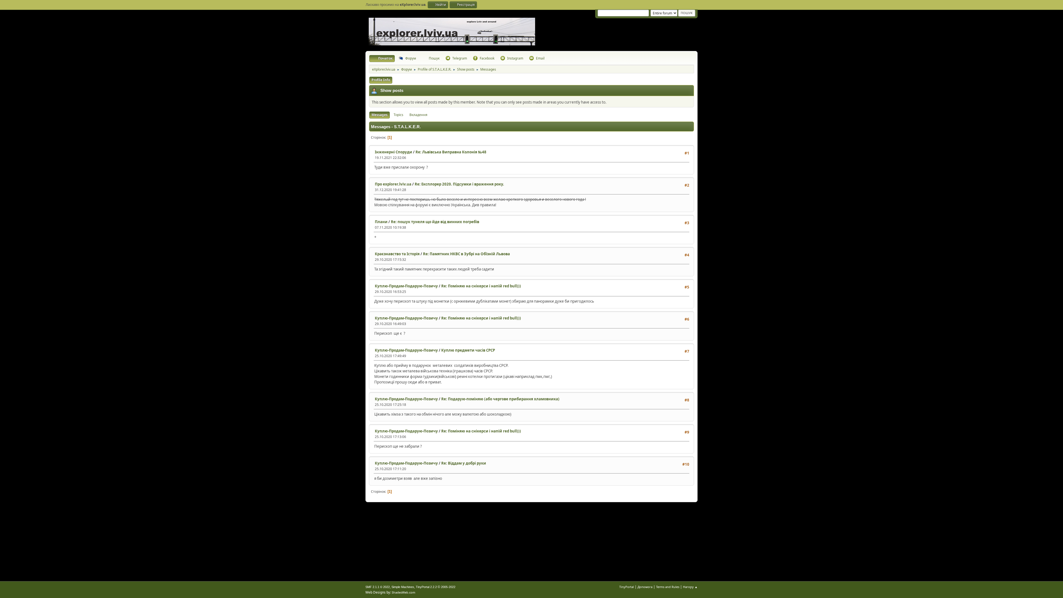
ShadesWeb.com (403, 592)
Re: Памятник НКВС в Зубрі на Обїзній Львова (466, 253)
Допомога (645, 587)
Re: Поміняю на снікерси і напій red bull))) (481, 285)
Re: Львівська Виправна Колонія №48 (451, 152)
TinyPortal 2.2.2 (426, 587)
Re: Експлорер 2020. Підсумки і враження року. (459, 184)
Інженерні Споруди (393, 152)
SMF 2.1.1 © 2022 (377, 587)
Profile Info (380, 80)
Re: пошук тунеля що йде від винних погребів (435, 221)
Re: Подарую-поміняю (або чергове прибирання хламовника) (500, 398)
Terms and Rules (667, 587)
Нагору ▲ (690, 587)
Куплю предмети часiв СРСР (468, 350)
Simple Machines (402, 587)
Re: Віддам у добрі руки (463, 463)
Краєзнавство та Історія (397, 253)
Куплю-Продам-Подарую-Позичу (406, 285)
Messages (379, 114)
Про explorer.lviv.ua (393, 184)
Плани (381, 221)
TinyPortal (626, 587)
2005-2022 (448, 587)
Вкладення (418, 114)
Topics (398, 114)
